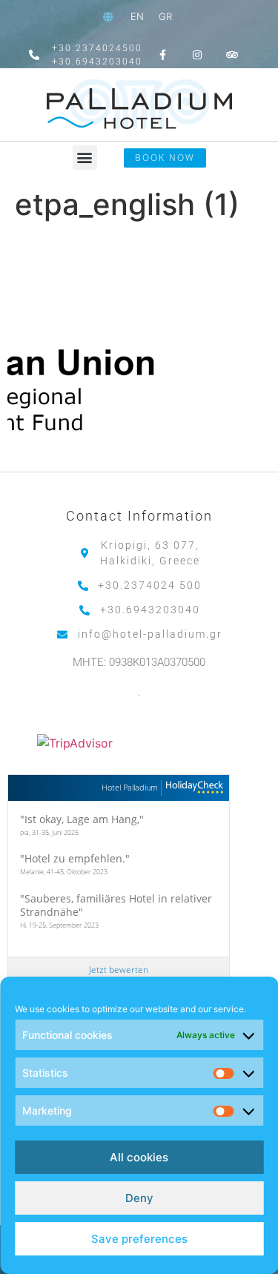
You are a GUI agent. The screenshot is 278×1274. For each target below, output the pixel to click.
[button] (85, 157)
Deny (139, 1198)
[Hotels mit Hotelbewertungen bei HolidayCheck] (192, 788)
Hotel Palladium (130, 787)
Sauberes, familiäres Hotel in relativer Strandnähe (116, 905)
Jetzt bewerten (118, 969)
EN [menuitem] (137, 16)
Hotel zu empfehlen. (74, 858)
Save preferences (139, 1239)
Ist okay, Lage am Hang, (81, 819)
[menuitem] (137, 16)
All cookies (139, 1157)
